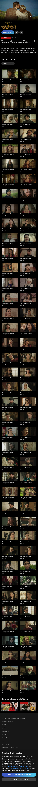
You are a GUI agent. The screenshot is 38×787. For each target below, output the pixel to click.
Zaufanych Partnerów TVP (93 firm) (19, 768)
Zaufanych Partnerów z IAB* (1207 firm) (17, 766)
